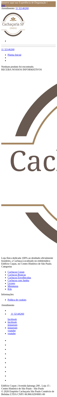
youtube (12, 330)
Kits (10, 289)
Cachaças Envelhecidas (19, 277)
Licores (11, 283)
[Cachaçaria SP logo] (13, 35)
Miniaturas (13, 286)
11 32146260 (22, 8)
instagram (12, 325)
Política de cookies (17, 299)
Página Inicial (14, 54)
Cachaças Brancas (17, 274)
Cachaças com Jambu (18, 280)
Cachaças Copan (16, 272)
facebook (12, 319)
